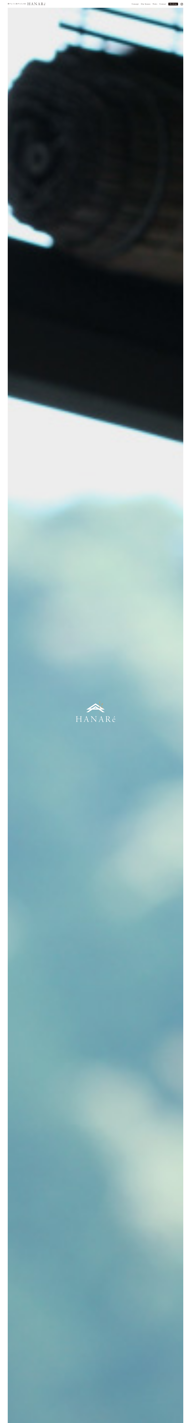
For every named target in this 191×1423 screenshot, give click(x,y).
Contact (162, 4)
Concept (135, 4)
